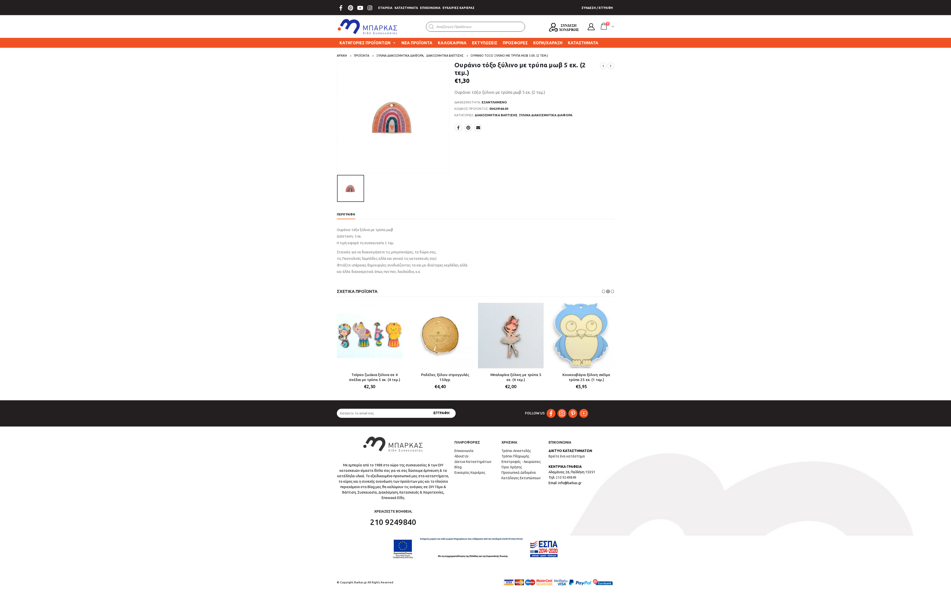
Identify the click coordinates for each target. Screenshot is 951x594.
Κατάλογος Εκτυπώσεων (521, 478)
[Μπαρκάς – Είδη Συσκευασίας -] (368, 27)
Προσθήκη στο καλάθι (394, 311)
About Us (461, 456)
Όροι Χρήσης (512, 467)
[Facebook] (340, 8)
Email (478, 128)
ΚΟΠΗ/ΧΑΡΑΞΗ (547, 43)
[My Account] (591, 27)
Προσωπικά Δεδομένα (519, 473)
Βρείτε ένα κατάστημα (567, 456)
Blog (458, 467)
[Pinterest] (350, 8)
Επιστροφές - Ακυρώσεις (521, 462)
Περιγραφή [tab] (346, 214)
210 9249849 (566, 477)
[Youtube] (360, 8)
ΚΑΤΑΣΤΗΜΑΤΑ (406, 7)
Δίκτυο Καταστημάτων (472, 462)
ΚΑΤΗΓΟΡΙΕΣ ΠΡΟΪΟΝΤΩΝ (365, 43)
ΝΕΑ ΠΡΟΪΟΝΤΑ (416, 43)
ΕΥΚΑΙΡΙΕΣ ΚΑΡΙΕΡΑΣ (459, 7)
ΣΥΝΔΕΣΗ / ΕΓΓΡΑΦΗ (597, 7)
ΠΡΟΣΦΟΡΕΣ (515, 43)
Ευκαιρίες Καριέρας (469, 473)
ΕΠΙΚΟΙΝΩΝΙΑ (430, 7)
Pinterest (468, 128)
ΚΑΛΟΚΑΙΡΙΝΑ (452, 43)
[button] (603, 291)
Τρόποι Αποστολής (516, 451)
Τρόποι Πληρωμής (515, 456)
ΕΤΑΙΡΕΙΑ (385, 7)
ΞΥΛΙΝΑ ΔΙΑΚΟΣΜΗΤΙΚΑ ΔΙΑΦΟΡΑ (545, 115)
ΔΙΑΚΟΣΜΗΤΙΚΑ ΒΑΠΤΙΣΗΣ (496, 115)
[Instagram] (369, 8)
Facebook (458, 128)
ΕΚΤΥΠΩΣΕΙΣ (484, 43)
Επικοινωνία (464, 451)
